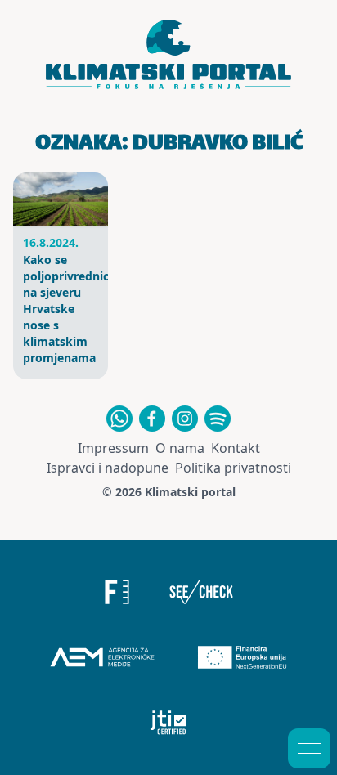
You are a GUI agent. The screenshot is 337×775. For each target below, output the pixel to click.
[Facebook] (152, 418)
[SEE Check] (201, 592)
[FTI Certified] (169, 723)
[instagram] (185, 418)
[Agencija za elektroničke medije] (102, 657)
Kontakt (235, 448)
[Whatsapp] (119, 418)
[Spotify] (217, 418)
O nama (179, 448)
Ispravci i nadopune (107, 468)
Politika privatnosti (233, 468)
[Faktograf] (117, 592)
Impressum (113, 448)
